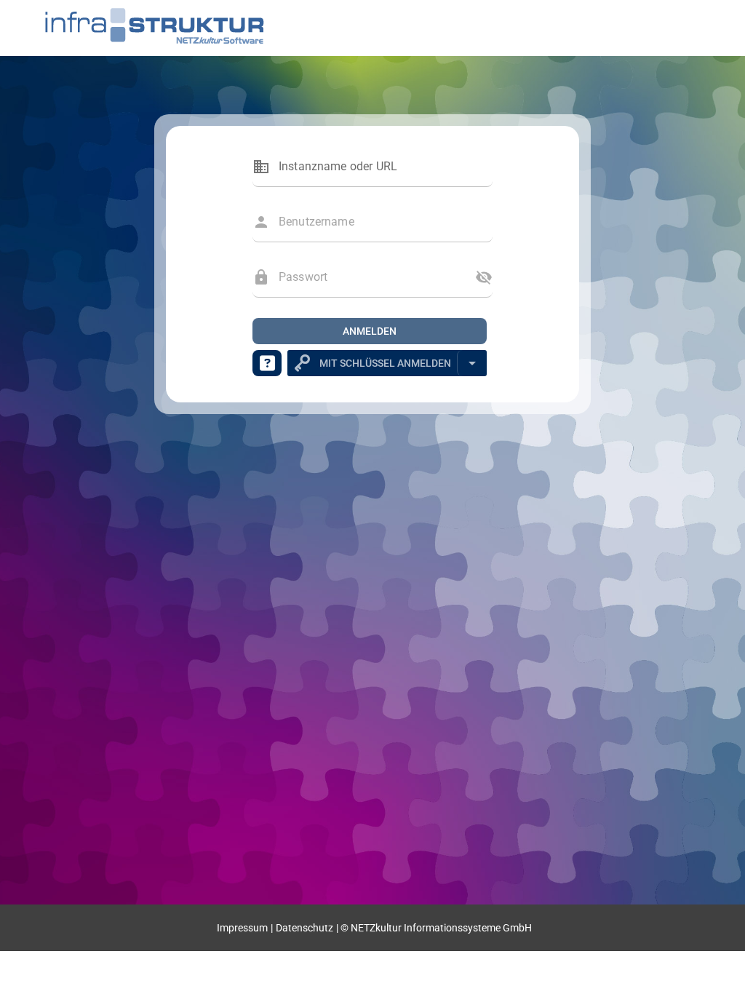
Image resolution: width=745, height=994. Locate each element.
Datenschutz (304, 928)
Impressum (242, 928)
